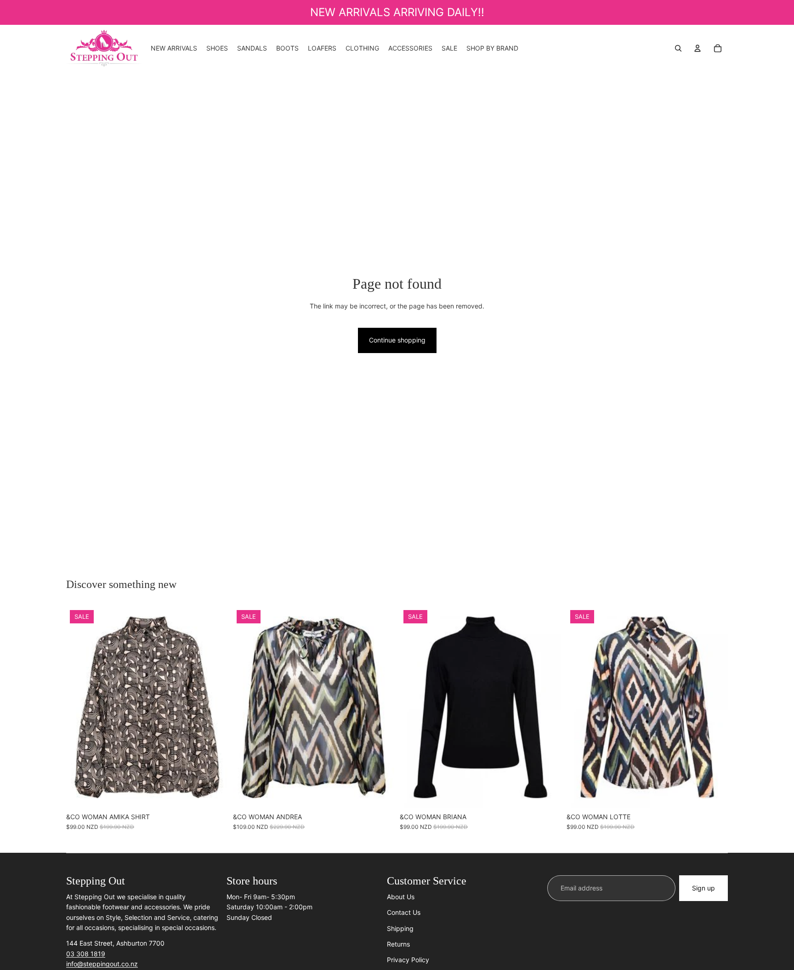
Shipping (400, 928)
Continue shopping (397, 340)
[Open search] (678, 48)
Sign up (703, 888)
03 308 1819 (85, 954)
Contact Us (403, 912)
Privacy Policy (408, 960)
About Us (400, 897)
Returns (398, 944)
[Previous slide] (247, 707)
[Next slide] (380, 707)
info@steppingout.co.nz (102, 964)
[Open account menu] (697, 48)
